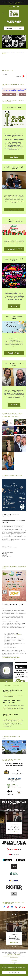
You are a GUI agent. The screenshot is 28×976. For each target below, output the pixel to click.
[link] (14, 13)
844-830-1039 (14, 306)
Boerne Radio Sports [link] (20, 810)
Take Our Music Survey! (14, 28)
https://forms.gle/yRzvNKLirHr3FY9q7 (11, 657)
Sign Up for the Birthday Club (14, 353)
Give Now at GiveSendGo (14, 157)
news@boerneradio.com (10, 955)
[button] (3, 13)
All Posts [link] (9, 809)
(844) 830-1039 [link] (14, 7)
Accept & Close (14, 972)
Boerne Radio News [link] (9, 810)
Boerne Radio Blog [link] (16, 809)
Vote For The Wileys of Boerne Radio (14, 209)
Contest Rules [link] (14, 962)
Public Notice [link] (14, 960)
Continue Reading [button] (14, 831)
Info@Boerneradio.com (13, 954)
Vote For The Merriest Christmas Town (14, 249)
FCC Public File (14, 957)
